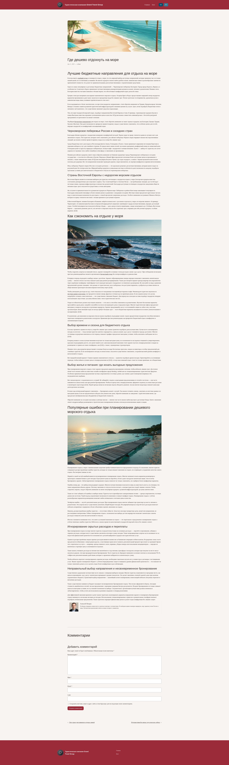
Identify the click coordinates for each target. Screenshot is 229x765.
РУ (166, 5)
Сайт (69, 695)
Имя (69, 677)
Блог (153, 5)
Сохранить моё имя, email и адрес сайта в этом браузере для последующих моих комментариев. (101, 704)
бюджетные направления (82, 122)
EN (161, 5)
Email (70, 686)
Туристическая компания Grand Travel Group (84, 4)
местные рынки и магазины (76, 294)
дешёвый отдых (82, 78)
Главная (147, 5)
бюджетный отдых (106, 274)
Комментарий (73, 655)
